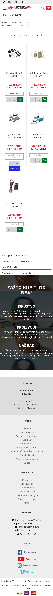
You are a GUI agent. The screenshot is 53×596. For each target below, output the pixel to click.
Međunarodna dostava (27, 459)
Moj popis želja (27, 487)
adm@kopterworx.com (26, 530)
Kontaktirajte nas (27, 432)
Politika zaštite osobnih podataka (27, 451)
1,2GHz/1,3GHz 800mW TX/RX (14, 136)
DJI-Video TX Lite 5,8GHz (14, 205)
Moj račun (27, 480)
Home (4, 22)
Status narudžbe (27, 491)
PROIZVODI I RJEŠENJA (21, 22)
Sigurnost (27, 439)
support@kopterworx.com (26, 523)
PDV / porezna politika (27, 447)
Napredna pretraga (27, 499)
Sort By (12, 35)
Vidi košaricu (27, 483)
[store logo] (20, 8)
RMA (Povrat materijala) (26, 495)
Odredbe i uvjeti (26, 455)
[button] (8, 99)
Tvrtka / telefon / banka (27, 436)
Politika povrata (27, 443)
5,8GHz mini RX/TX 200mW (39, 74)
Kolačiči (27, 462)
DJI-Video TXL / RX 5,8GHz (14, 74)
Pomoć (27, 502)
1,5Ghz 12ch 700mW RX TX (38, 136)
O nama (27, 428)
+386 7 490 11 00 (14, 2)
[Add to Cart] (20, 99)
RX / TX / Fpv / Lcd (9, 25)
